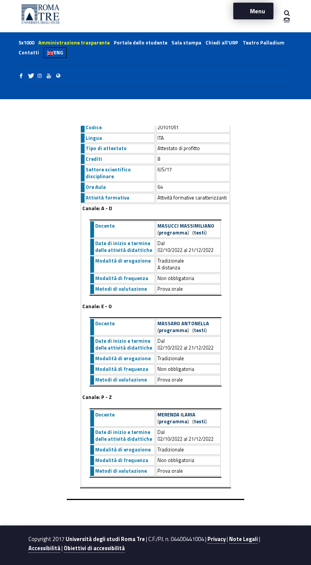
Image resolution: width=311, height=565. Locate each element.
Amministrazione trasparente (74, 42)
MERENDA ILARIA (176, 414)
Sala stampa (186, 42)
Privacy (216, 539)
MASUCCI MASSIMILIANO (185, 225)
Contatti (29, 52)
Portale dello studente (140, 42)
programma (173, 232)
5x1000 (26, 42)
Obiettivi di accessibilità (94, 548)
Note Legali (243, 539)
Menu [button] (257, 11)
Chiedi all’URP (222, 42)
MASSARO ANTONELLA (183, 323)
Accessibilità (44, 548)
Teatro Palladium (263, 42)
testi (199, 232)
